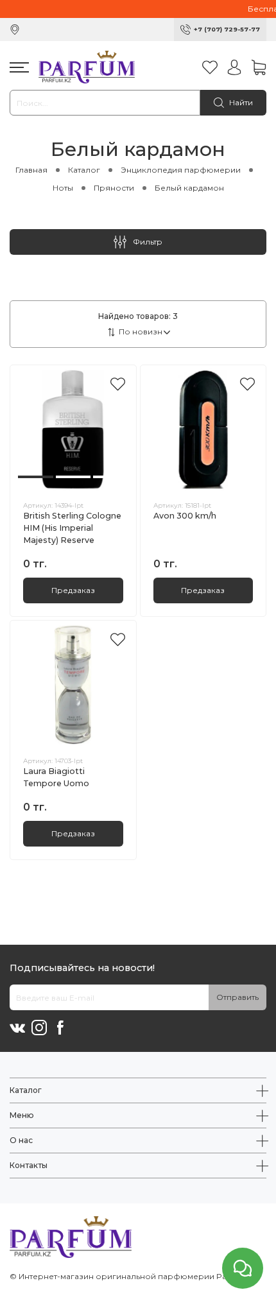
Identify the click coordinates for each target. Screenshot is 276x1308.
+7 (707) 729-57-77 (227, 29)
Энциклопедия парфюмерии (181, 170)
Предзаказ (73, 590)
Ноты (63, 188)
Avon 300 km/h (184, 516)
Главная (31, 170)
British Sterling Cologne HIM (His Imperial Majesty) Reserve (72, 528)
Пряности (114, 188)
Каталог (84, 170)
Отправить (237, 997)
